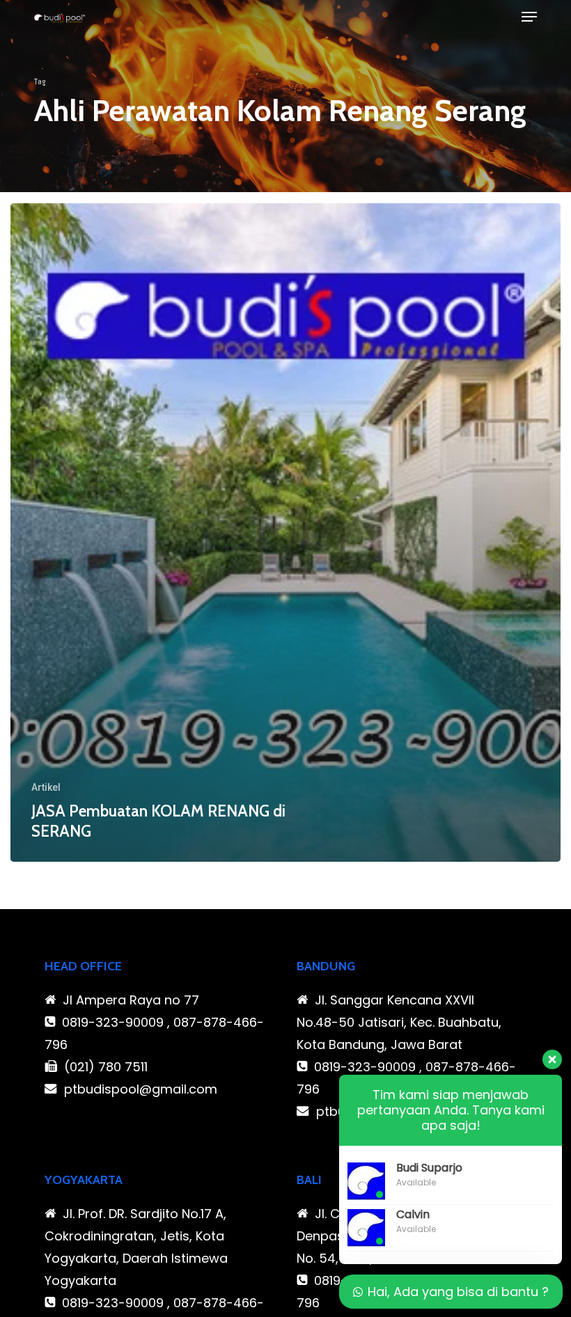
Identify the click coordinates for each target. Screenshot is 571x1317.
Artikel (46, 787)
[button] (529, 17)
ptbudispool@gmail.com (140, 1089)
